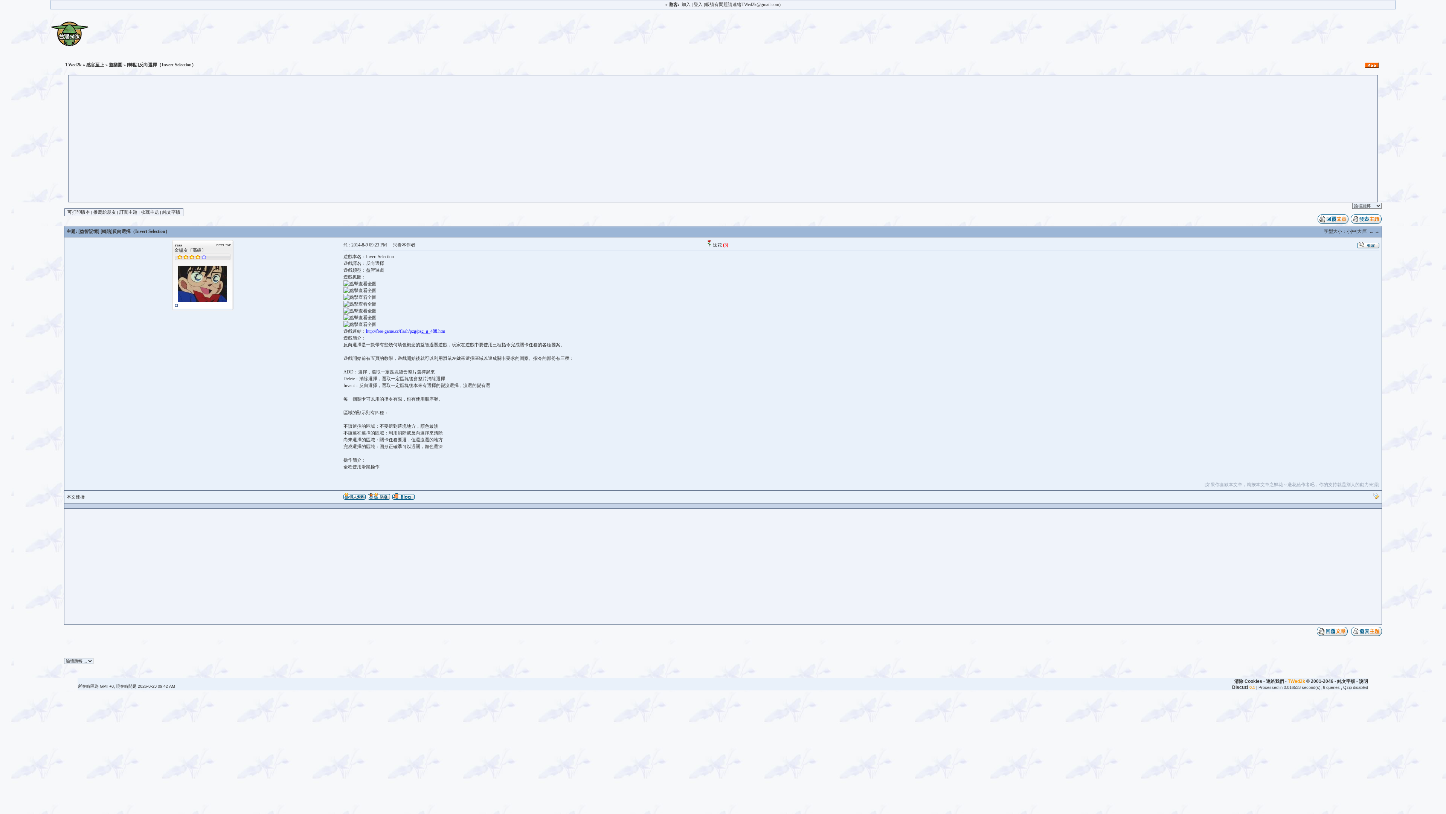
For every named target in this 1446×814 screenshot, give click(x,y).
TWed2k (73, 64)
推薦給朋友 (104, 212)
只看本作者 (404, 245)
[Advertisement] (723, 145)
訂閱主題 (128, 212)
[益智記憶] (88, 231)
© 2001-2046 (1310, 681)
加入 (686, 4)
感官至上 (95, 64)
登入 (698, 4)
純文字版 (171, 212)
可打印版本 (78, 212)
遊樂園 (115, 64)
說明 (1363, 681)
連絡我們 (1275, 681)
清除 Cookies (1248, 681)
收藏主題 (150, 212)
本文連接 (76, 497)
